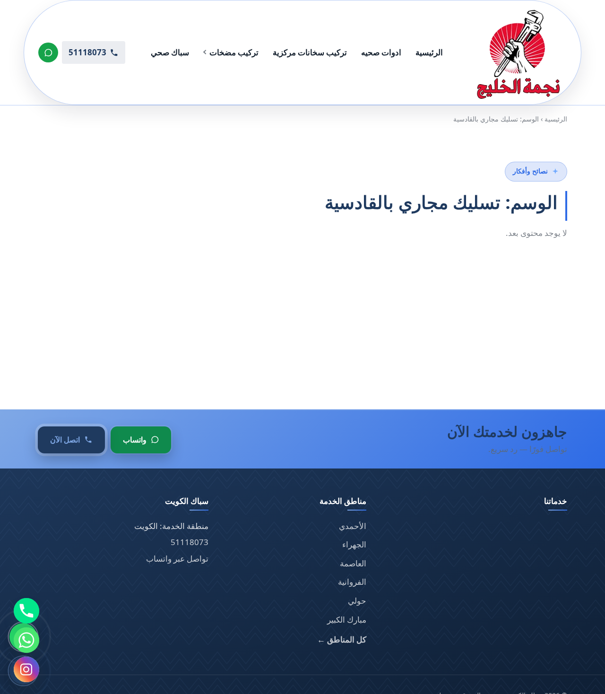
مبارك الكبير (346, 619)
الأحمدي (352, 525)
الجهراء (354, 544)
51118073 (189, 542)
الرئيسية (429, 52)
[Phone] (26, 611)
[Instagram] (26, 669)
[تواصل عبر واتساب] (48, 52)
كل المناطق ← (341, 639)
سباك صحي (170, 52)
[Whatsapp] (26, 640)
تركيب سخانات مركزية (310, 52)
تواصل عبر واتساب (177, 558)
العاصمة (353, 563)
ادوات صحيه (381, 52)
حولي (357, 600)
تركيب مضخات (234, 52)
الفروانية (352, 581)
